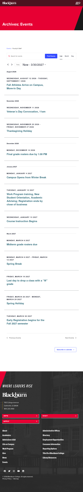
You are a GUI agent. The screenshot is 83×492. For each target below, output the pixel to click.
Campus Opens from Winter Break (26, 177)
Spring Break (14, 263)
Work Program (7, 448)
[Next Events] (12, 64)
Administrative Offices (51, 430)
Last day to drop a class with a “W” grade (27, 282)
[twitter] (9, 471)
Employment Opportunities (53, 439)
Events (9, 49)
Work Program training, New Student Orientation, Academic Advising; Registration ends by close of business (25, 199)
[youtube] (18, 471)
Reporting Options (50, 448)
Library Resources (49, 457)
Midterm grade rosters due (22, 244)
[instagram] (14, 471)
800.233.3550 (9, 409)
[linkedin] (23, 471)
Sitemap (16, 479)
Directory (46, 435)
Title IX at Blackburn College (53, 453)
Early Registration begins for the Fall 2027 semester (25, 321)
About (4, 430)
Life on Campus (8, 444)
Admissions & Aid (9, 439)
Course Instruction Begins (22, 221)
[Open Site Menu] (78, 3)
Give (4, 453)
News (4, 457)
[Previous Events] (8, 64)
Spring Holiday (15, 303)
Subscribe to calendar (64, 350)
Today (18, 64)
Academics (6, 435)
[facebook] (5, 471)
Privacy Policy (6, 479)
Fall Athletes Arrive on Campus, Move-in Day (25, 86)
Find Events (51, 56)
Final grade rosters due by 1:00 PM (27, 154)
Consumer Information (51, 444)
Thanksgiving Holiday (19, 131)
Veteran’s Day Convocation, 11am (26, 111)
